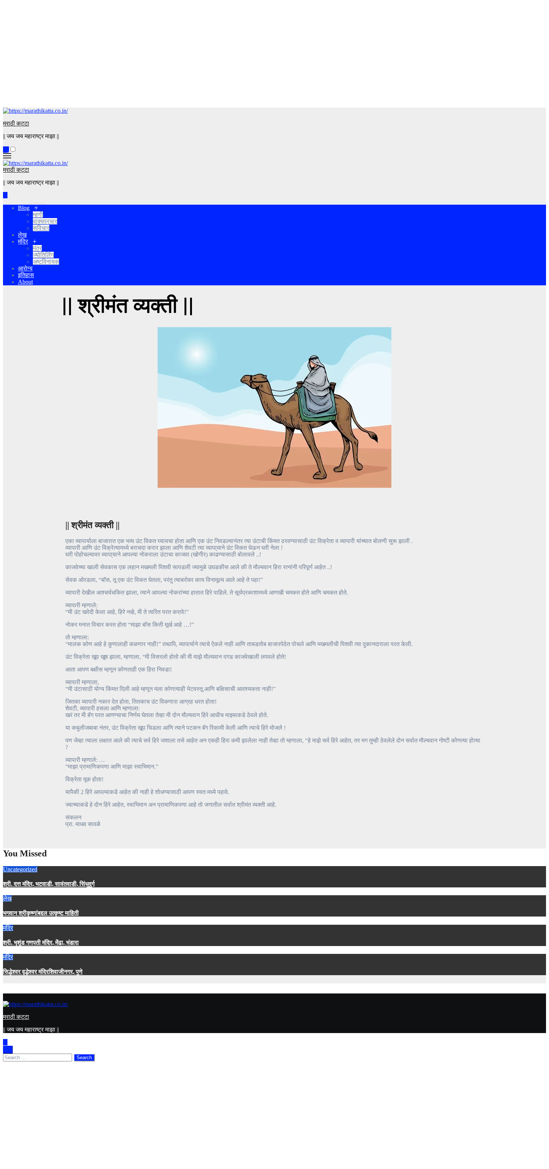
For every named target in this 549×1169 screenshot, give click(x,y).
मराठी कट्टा (16, 123)
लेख (22, 235)
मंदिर (23, 241)
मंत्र (37, 248)
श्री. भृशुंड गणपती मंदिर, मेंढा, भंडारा (41, 942)
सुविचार (41, 228)
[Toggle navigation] (7, 155)
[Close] (8, 1050)
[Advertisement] (227, 55)
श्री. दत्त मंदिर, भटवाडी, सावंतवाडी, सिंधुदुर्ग (48, 884)
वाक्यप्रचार (45, 221)
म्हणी (38, 214)
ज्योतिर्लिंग (43, 255)
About (25, 282)
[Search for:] (38, 1057)
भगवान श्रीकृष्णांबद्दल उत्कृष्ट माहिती (41, 913)
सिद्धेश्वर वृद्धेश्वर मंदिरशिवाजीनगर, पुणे (43, 971)
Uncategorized (20, 869)
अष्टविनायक (46, 261)
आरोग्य (25, 268)
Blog (24, 208)
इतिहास (26, 275)
